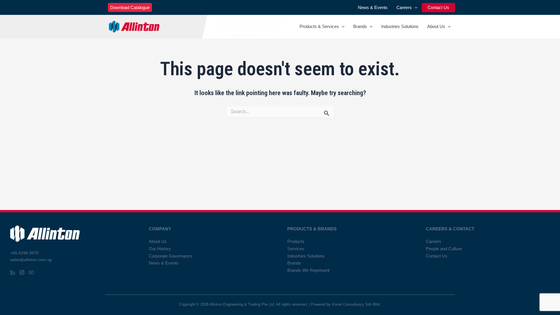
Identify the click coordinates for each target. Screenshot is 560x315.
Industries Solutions (400, 26)
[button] (130, 7)
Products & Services (319, 26)
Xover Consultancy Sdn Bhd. (356, 304)
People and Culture (444, 248)
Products (295, 241)
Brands (360, 26)
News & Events (373, 7)
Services (295, 248)
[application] (414, 7)
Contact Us (438, 7)
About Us (436, 26)
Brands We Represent (308, 270)
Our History (160, 248)
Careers (404, 7)
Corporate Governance (170, 255)
